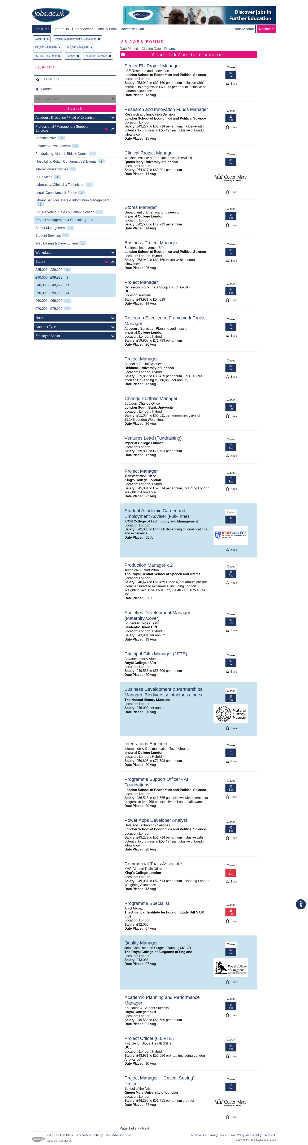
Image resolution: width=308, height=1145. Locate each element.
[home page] (51, 15)
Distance (170, 48)
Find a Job (41, 29)
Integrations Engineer (146, 743)
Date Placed (129, 48)
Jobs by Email (107, 29)
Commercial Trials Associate (153, 863)
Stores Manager (140, 207)
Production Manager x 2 (148, 565)
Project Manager (141, 282)
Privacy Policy (217, 1135)
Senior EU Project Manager (152, 65)
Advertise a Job (132, 29)
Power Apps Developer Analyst (155, 820)
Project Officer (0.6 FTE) (149, 1038)
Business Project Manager (151, 242)
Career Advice (82, 29)
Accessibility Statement (260, 1135)
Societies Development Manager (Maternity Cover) (157, 615)
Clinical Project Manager (149, 153)
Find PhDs (61, 29)
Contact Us (65, 1140)
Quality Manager (141, 943)
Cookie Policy (236, 1135)
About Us (51, 1140)
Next (145, 1128)
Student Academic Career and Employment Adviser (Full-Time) (156, 513)
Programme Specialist (146, 903)
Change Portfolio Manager (150, 398)
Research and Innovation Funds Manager (166, 109)
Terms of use (199, 1135)
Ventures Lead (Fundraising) (153, 438)
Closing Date (151, 48)
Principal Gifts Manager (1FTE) (155, 653)
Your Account (244, 29)
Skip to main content (17, 3)
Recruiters (266, 29)
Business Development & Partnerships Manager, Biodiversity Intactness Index (163, 692)
